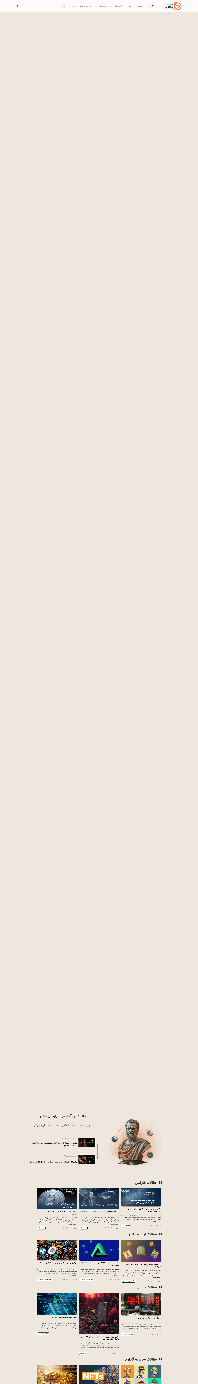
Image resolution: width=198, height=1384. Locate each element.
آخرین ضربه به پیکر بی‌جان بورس (149, 1318)
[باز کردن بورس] (126, 6)
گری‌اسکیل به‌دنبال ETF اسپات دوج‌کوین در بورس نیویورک (59, 1212)
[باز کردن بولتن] (69, 6)
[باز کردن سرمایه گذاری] (96, 6)
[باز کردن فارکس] (148, 6)
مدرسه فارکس (125, 1225)
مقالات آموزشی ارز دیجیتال (128, 1281)
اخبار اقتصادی (83, 1353)
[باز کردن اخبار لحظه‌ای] (111, 6)
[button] (17, 6)
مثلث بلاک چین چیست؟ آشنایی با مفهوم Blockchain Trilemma (100, 1264)
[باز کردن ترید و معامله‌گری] (79, 6)
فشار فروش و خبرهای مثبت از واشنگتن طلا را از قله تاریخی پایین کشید (143, 1210)
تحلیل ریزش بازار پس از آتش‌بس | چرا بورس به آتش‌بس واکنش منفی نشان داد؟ (100, 1338)
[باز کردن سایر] (61, 6)
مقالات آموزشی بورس (127, 1334)
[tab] (82, 1125)
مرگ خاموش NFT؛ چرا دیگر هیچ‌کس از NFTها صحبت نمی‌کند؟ (143, 1265)
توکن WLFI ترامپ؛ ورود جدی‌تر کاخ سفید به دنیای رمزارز (99, 1211)
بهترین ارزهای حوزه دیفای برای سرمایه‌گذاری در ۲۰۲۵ (58, 1263)
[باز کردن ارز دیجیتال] (135, 6)
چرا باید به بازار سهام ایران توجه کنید (64, 1317)
